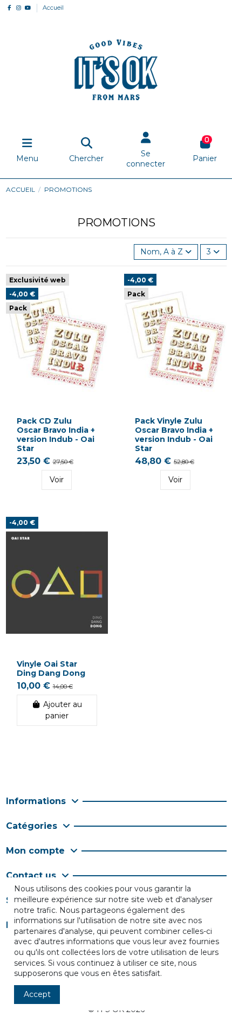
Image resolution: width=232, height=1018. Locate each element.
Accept (37, 994)
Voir (57, 479)
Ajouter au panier (62, 710)
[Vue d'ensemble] (99, 290)
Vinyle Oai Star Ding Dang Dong (51, 668)
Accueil (53, 7)
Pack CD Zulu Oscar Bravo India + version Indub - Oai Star (56, 434)
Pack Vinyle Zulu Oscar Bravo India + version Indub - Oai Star (174, 434)
